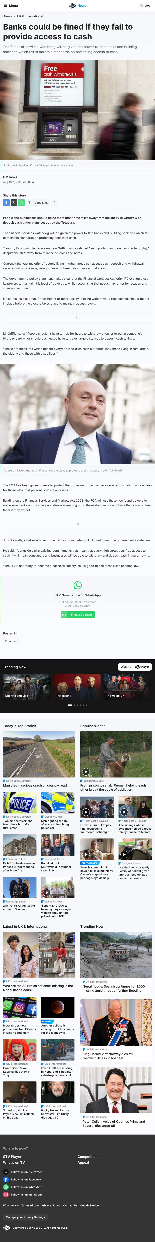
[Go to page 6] (86, 705)
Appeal (83, 1162)
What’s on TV (14, 1162)
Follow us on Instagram (26, 1194)
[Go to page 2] (74, 705)
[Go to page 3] (77, 705)
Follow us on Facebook (26, 1179)
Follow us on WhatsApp (26, 1187)
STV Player (12, 1157)
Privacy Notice (50, 1205)
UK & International (30, 16)
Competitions (88, 1157)
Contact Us (70, 1205)
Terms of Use (30, 1205)
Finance (10, 641)
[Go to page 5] (83, 705)
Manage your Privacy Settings (25, 1217)
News (8, 16)
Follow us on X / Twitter (26, 1171)
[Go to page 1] (70, 705)
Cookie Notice (89, 1205)
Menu (13, 6)
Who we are (11, 1205)
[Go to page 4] (80, 705)
